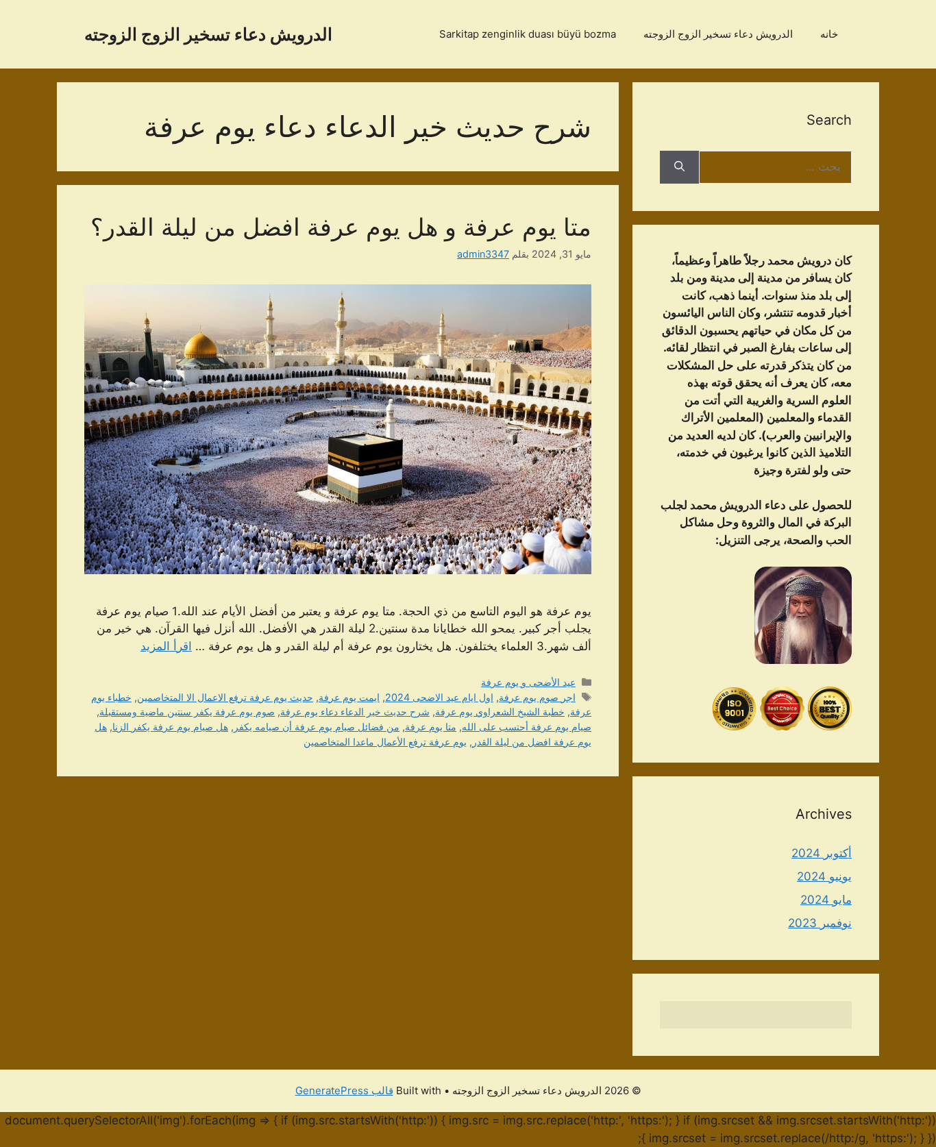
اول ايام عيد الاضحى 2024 (439, 697)
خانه (829, 33)
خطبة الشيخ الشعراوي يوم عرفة (500, 711)
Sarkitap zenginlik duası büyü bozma (527, 33)
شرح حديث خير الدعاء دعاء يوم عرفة (355, 711)
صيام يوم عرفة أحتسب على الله (526, 726)
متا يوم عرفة (430, 726)
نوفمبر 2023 (820, 923)
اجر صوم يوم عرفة (537, 697)
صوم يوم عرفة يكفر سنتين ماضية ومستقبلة (187, 711)
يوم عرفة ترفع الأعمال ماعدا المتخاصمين (385, 742)
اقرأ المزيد (166, 646)
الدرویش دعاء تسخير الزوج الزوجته (208, 34)
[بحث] (679, 167)
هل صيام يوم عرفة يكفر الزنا (170, 726)
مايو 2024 (826, 900)
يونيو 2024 (824, 876)
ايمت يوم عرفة (349, 697)
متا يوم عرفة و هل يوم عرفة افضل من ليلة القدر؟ (340, 226)
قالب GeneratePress (344, 1090)
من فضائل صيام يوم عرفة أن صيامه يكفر (316, 726)
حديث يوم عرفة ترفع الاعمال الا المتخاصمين (225, 697)
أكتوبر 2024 (821, 853)
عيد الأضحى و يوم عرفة (528, 682)
